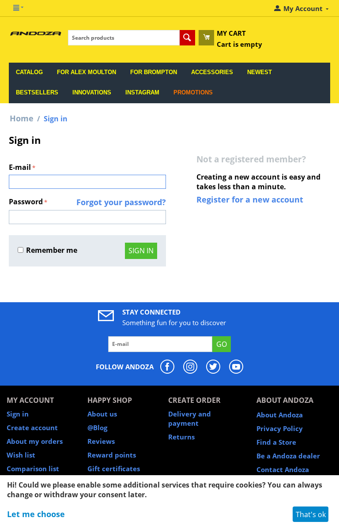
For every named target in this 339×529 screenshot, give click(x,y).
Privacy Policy (279, 428)
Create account (32, 427)
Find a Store (276, 442)
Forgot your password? (121, 202)
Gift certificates (113, 468)
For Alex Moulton (86, 72)
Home (22, 118)
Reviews (101, 441)
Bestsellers (37, 92)
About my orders (35, 441)
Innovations (91, 92)
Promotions (193, 92)
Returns (181, 436)
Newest (259, 72)
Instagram (142, 92)
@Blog (97, 427)
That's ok (311, 514)
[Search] (187, 37)
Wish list (21, 454)
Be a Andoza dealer (288, 455)
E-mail (20, 167)
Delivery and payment (189, 418)
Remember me (51, 250)
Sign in (141, 250)
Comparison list (33, 468)
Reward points (111, 454)
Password (26, 201)
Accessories (212, 72)
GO (221, 344)
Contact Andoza (282, 469)
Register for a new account (249, 199)
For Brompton (153, 72)
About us (102, 413)
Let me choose (36, 514)
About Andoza (279, 414)
